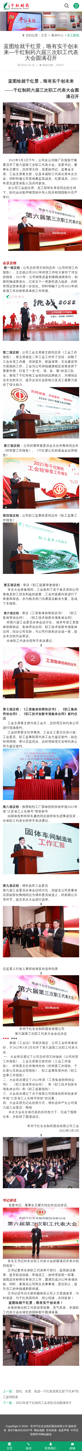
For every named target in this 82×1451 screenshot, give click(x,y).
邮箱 (72, 1448)
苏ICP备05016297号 (20, 1430)
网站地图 (39, 1430)
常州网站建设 (44, 1434)
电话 (28, 1448)
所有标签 (51, 1430)
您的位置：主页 (36, 35)
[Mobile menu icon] (76, 6)
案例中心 (57, 35)
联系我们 (50, 1448)
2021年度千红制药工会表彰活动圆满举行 (44, 1402)
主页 (9, 1448)
